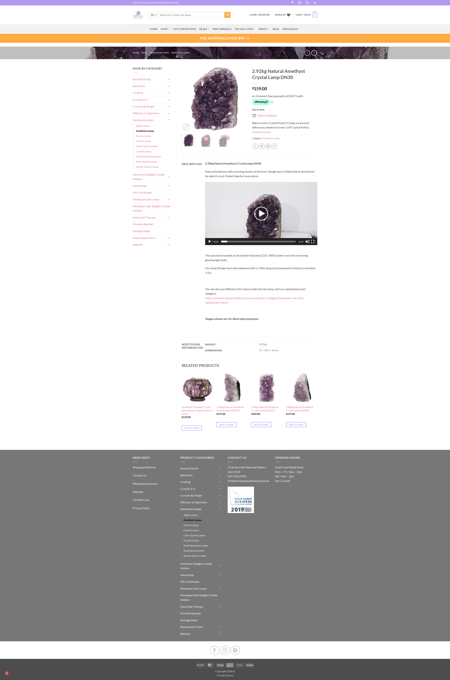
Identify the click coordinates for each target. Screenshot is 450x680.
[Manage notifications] (7, 673)
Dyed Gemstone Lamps (148, 156)
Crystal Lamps (144, 151)
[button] (306, 15)
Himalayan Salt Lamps (146, 199)
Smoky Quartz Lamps (147, 166)
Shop (164, 28)
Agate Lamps (143, 125)
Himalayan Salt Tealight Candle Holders (151, 208)
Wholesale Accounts (145, 483)
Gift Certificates (142, 192)
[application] (261, 213)
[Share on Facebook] (255, 146)
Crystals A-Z (140, 99)
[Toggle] (169, 79)
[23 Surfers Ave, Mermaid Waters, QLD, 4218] (293, 2)
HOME (154, 28)
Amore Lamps (143, 135)
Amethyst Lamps (180, 52)
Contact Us (139, 475)
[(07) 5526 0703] (315, 2)
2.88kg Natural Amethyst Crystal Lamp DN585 (299, 409)
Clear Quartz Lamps (147, 146)
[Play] (210, 241)
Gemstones (140, 185)
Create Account (261, 132)
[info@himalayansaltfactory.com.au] (300, 2)
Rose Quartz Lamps (146, 161)
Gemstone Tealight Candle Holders (149, 177)
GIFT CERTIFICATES (184, 28)
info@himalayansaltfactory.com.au (248, 480)
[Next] (241, 98)
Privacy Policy (141, 508)
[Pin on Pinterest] (268, 146)
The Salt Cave (141, 499)
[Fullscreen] (313, 241)
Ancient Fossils (142, 79)
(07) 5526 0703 (237, 476)
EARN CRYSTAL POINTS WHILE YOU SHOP (153, 2)
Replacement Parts (144, 237)
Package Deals (141, 231)
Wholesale (290, 28)
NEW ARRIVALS (222, 28)
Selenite (137, 244)
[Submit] (227, 15)
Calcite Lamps (143, 141)
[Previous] (187, 98)
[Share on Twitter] (262, 146)
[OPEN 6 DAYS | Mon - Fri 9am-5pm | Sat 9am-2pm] (308, 2)
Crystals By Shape (143, 106)
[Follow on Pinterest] (235, 650)
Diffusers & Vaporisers (146, 113)
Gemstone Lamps (159, 52)
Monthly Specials (143, 224)
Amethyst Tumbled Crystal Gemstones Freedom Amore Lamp (197, 410)
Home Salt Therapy (144, 217)
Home (136, 52)
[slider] (258, 241)
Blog (276, 28)
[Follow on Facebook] (214, 650)
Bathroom (139, 86)
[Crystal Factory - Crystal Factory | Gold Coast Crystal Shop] (138, 15)
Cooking (138, 92)
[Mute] (307, 241)
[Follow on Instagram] (225, 650)
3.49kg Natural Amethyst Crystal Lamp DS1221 (264, 409)
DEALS (203, 28)
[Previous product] (314, 53)
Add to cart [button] (191, 428)
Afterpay (138, 491)
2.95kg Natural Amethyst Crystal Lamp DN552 (230, 409)
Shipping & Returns (144, 467)
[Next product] (307, 53)
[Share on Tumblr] (274, 146)
